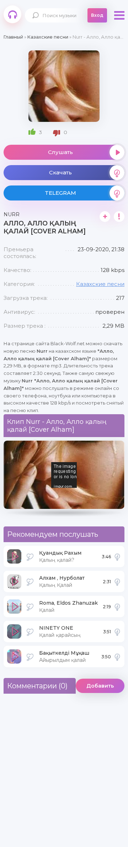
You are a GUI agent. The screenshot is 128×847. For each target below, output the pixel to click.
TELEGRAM (60, 192)
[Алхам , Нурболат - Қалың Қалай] (117, 581)
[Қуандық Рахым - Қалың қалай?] (117, 556)
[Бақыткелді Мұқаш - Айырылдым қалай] (117, 656)
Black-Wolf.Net (12, 14)
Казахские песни (100, 284)
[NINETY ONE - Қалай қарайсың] (117, 631)
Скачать (60, 172)
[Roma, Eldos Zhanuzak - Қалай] (117, 606)
